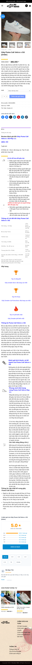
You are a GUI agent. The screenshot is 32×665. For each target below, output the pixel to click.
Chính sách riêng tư (15, 653)
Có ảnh (18, 562)
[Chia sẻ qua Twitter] (10, 117)
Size (2, 90)
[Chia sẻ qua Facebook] (2, 117)
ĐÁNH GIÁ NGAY (15, 547)
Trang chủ (3, 49)
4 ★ (19, 556)
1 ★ (11, 562)
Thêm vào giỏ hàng (17, 96)
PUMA (8, 105)
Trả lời (2, 579)
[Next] (28, 26)
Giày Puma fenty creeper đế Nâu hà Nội (23, 608)
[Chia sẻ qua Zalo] (6, 117)
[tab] (16, 129)
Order (5, 108)
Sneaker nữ (9, 108)
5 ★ (12, 556)
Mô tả (2, 129)
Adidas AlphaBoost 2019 (7, 607)
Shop (9, 49)
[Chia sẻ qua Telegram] (14, 117)
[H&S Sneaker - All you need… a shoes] (14, 6)
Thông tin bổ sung (6, 132)
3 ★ (25, 556)
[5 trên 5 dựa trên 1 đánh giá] (16, 59)
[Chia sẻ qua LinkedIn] (22, 117)
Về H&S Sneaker (22, 626)
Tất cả (5, 556)
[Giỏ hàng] (30, 5)
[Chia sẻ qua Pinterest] (18, 117)
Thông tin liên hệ (14, 649)
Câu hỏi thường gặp (15, 651)
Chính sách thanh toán (23, 632)
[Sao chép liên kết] (26, 117)
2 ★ (5, 562)
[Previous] (3, 26)
